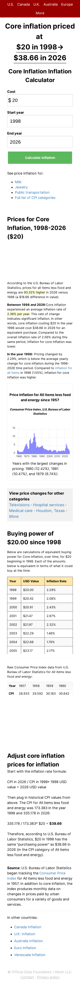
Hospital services (48, 505)
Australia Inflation (28, 941)
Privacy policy (48, 977)
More (40, 13)
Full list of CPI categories (35, 198)
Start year (15, 112)
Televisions (19, 505)
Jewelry (21, 187)
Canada (23, 4)
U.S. (10, 4)
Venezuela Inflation (29, 955)
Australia (50, 4)
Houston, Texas (50, 510)
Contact (27, 977)
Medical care (21, 510)
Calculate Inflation (40, 158)
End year (14, 133)
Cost (11, 92)
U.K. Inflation (24, 934)
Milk (18, 182)
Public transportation (32, 192)
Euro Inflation (25, 948)
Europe (67, 4)
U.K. (36, 4)
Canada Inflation (27, 927)
